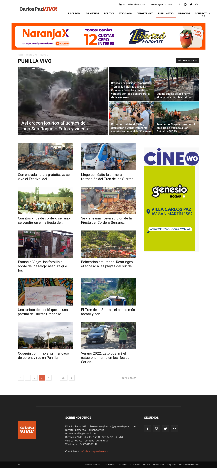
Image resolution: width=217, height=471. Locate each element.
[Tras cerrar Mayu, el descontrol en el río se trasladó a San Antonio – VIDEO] (176, 118)
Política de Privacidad (189, 464)
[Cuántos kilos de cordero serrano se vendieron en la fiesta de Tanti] (45, 200)
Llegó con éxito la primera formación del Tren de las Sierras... (108, 177)
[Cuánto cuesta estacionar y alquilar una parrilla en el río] (176, 84)
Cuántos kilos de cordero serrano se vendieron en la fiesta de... (44, 220)
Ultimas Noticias (93, 464)
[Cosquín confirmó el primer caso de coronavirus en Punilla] (45, 335)
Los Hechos (92, 13)
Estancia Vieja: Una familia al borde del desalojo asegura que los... (42, 266)
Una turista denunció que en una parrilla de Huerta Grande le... (43, 312)
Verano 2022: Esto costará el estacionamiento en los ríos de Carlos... (105, 357)
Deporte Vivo (145, 13)
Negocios (184, 13)
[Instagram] (185, 4)
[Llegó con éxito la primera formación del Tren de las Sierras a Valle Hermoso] (108, 156)
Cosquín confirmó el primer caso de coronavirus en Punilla (43, 355)
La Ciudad (74, 13)
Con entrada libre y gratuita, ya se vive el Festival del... (44, 177)
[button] (204, 16)
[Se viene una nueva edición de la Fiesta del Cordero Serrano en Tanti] (108, 200)
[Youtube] (196, 4)
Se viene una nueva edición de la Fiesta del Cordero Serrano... (106, 220)
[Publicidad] (108, 36)
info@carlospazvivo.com (94, 451)
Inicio (20, 54)
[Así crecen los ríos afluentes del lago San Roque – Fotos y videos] (63, 106)
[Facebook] (179, 4)
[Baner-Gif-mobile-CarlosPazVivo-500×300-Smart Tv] (169, 250)
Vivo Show (125, 13)
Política (109, 13)
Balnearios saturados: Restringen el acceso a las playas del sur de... (107, 264)
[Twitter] (190, 4)
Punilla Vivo (166, 13)
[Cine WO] (171, 164)
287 (63, 377)
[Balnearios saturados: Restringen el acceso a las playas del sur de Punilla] (108, 244)
